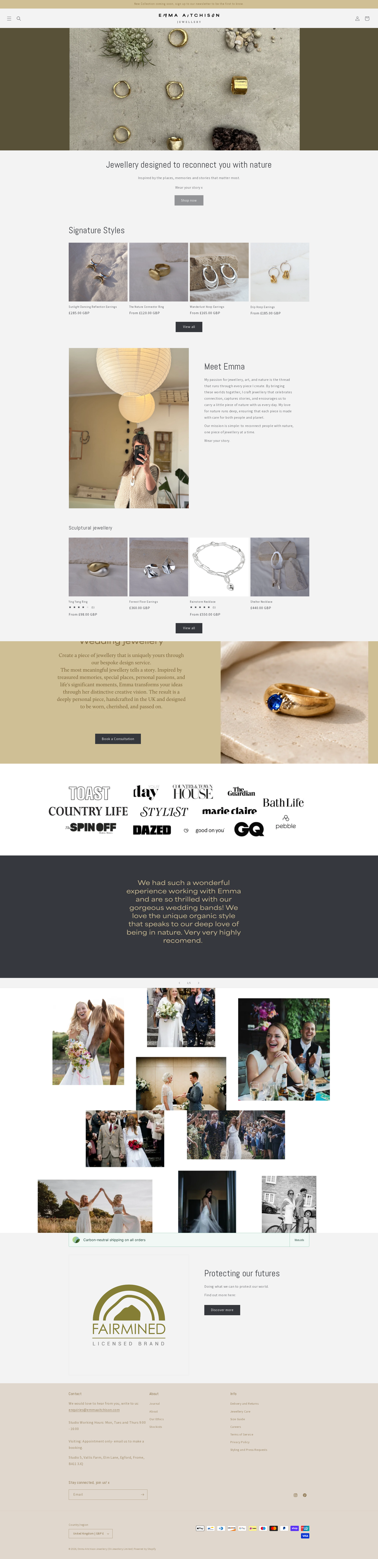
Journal (154, 1404)
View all (189, 327)
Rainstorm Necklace (203, 602)
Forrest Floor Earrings (143, 602)
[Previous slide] (179, 983)
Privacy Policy (240, 1442)
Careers (235, 1427)
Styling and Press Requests (248, 1450)
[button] (9, 18)
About (153, 1411)
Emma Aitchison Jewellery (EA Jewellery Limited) (105, 1548)
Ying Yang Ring (78, 602)
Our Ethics (156, 1419)
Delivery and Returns (244, 1404)
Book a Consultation (118, 739)
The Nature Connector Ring (146, 307)
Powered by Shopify (145, 1548)
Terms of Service (241, 1434)
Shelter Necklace (261, 602)
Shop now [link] (189, 200)
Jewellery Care (240, 1411)
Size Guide (237, 1419)
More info (299, 1239)
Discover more (222, 1310)
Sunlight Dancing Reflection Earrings (93, 307)
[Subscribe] (142, 1494)
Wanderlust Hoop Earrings (207, 307)
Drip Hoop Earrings (262, 307)
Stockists (155, 1427)
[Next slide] (198, 983)
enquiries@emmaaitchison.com (94, 1409)
